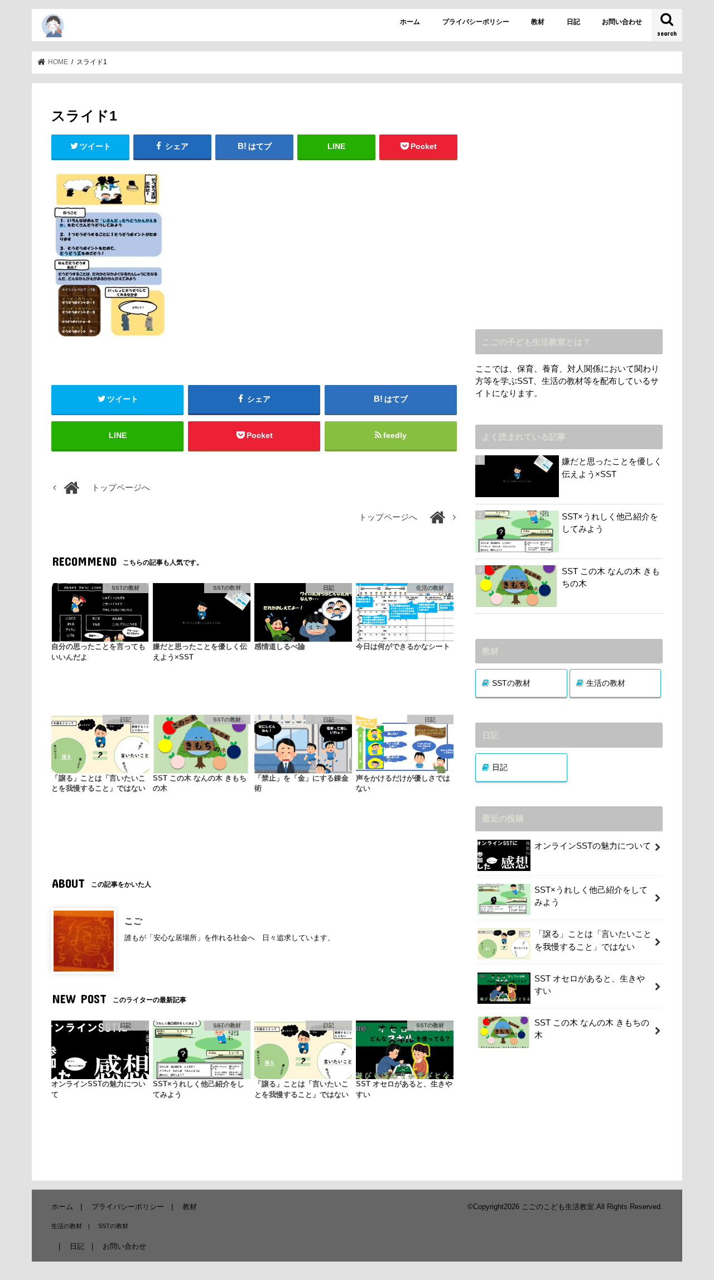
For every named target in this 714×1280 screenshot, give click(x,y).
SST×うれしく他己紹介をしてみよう (610, 522)
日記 (573, 22)
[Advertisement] (569, 214)
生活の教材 (605, 683)
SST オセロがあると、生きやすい (589, 984)
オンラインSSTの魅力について (592, 845)
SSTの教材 (511, 683)
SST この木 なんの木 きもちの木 (611, 577)
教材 (537, 22)
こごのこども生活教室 (558, 1206)
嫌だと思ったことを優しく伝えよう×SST (612, 467)
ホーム (410, 22)
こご (133, 921)
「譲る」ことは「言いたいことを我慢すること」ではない (593, 940)
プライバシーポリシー (475, 22)
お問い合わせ (622, 22)
